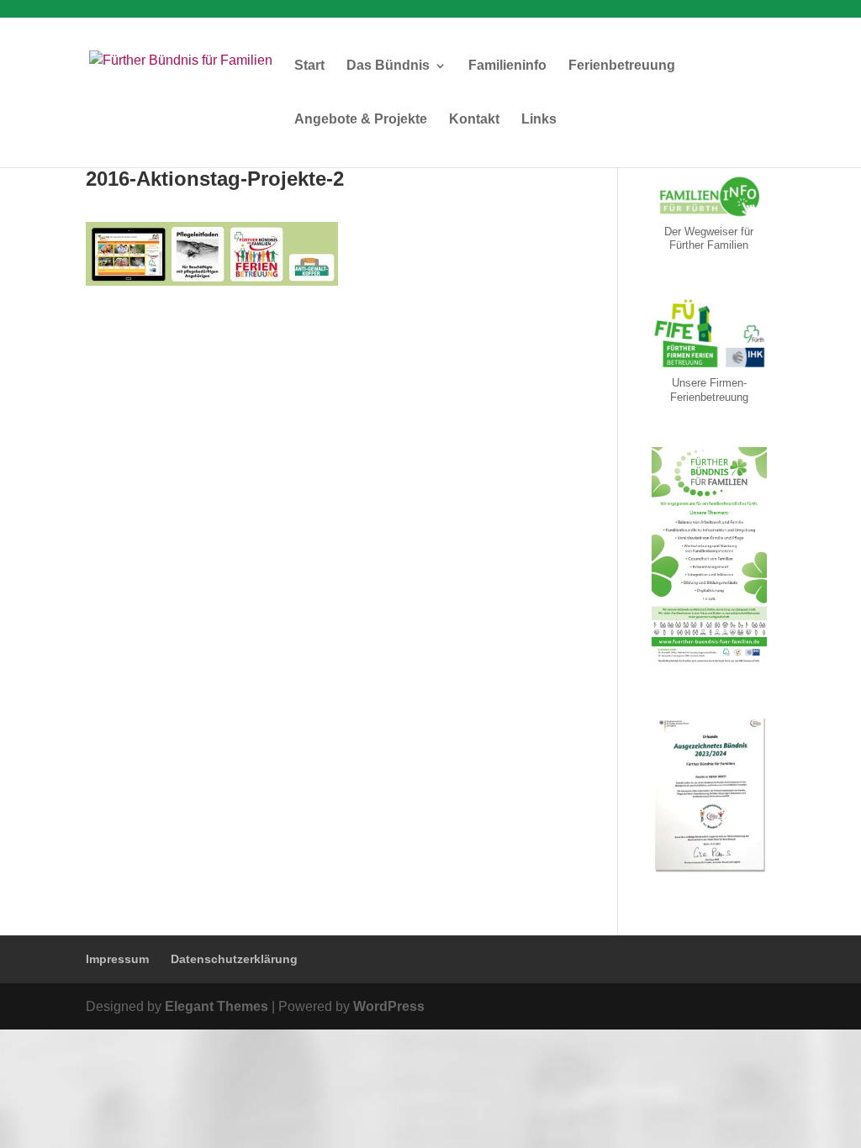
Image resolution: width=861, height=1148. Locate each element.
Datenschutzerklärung (234, 959)
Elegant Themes (216, 1006)
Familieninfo (507, 66)
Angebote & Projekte (360, 119)
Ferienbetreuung (621, 66)
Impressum (117, 959)
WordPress (389, 1006)
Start (309, 66)
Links (539, 119)
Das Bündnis (388, 66)
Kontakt (474, 119)
